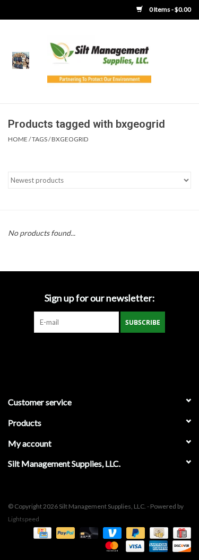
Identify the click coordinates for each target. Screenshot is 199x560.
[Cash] (157, 532)
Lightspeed (23, 519)
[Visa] (133, 545)
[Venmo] (111, 532)
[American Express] (157, 545)
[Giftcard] (180, 532)
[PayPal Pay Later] (134, 532)
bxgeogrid (69, 139)
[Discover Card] (180, 545)
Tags (39, 139)
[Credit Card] (41, 532)
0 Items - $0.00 (169, 9)
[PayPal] (64, 532)
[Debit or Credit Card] (87, 532)
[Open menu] (20, 59)
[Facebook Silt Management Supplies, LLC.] (99, 354)
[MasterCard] (110, 545)
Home (18, 139)
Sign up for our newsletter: (100, 298)
